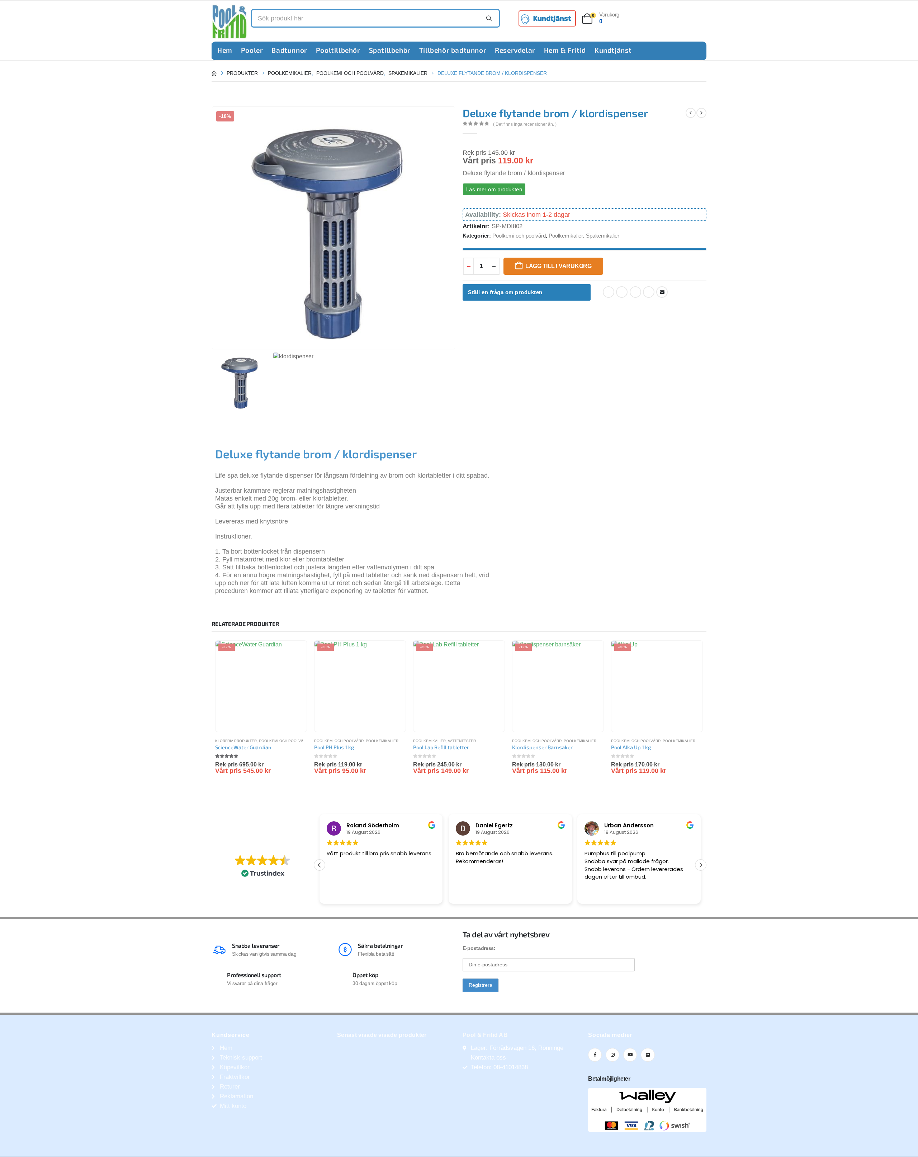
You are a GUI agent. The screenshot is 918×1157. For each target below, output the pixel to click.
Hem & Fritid (565, 50)
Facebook (608, 292)
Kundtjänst (613, 50)
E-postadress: (479, 948)
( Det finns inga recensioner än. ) (525, 124)
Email (662, 292)
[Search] (489, 18)
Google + (648, 292)
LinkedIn (635, 292)
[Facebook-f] (595, 1055)
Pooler (252, 50)
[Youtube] (630, 1055)
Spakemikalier (602, 236)
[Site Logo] (229, 21)
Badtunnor (289, 50)
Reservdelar (515, 50)
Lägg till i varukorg (558, 266)
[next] (701, 113)
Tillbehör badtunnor (452, 50)
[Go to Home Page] (214, 73)
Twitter (622, 292)
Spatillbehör (390, 50)
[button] (700, 865)
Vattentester (462, 741)
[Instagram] (612, 1055)
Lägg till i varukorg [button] (294, 652)
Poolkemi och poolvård (519, 236)
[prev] (691, 113)
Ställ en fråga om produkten (505, 292)
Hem (224, 50)
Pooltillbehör (338, 50)
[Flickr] (647, 1055)
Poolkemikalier (566, 236)
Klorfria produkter (236, 741)
